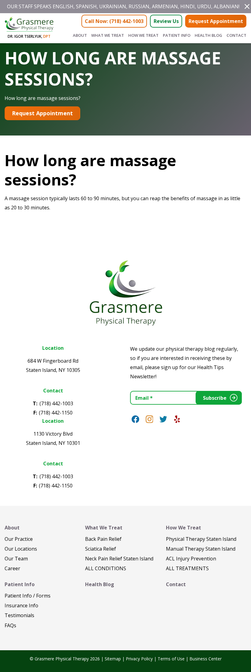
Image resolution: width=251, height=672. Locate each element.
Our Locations (21, 548)
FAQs (10, 625)
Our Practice (19, 539)
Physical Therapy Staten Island (201, 539)
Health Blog (208, 35)
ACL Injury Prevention (191, 558)
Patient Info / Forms (28, 595)
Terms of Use (171, 659)
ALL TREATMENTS (187, 568)
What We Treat (107, 35)
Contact (236, 35)
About (80, 35)
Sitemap (113, 659)
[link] (135, 419)
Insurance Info (21, 605)
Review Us (166, 21)
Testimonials (19, 615)
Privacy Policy (139, 659)
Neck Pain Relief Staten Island (119, 558)
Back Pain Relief (103, 539)
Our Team (16, 558)
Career (12, 568)
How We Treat (143, 35)
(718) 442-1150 (56, 412)
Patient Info (176, 35)
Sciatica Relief (100, 548)
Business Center (205, 659)
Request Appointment (216, 21)
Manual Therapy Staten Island (200, 548)
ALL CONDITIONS (105, 568)
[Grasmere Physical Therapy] (125, 292)
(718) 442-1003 (56, 403)
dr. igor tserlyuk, (29, 36)
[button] (247, 6)
